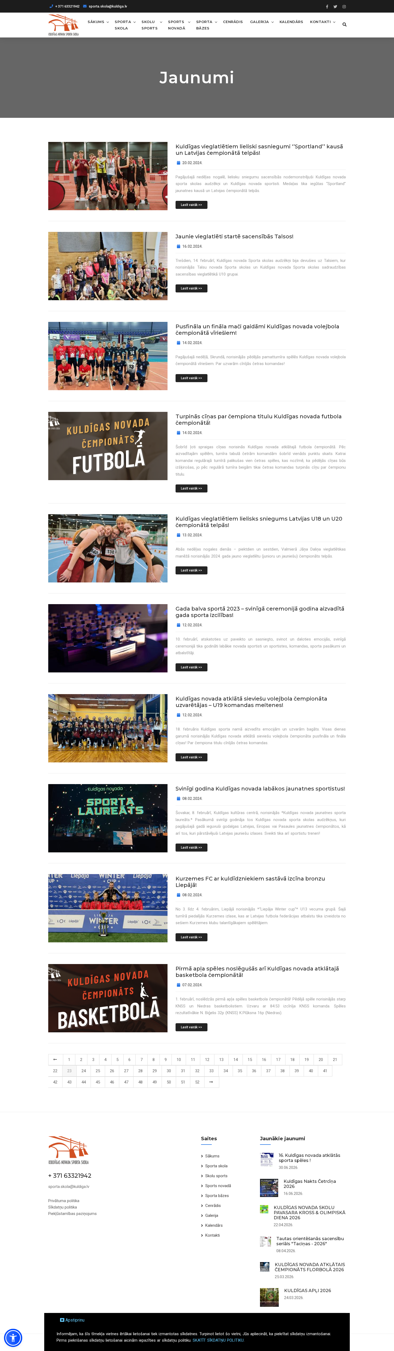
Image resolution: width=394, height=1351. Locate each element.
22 (55, 1070)
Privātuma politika (63, 1200)
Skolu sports (150, 25)
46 (112, 1082)
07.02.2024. (192, 985)
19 (306, 1059)
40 (311, 1070)
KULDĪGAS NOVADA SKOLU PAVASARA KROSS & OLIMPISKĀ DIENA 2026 (309, 1212)
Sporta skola (123, 25)
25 (98, 1070)
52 (197, 1082)
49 (155, 1082)
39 (297, 1070)
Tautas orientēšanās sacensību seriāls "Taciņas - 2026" (310, 1241)
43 (69, 1082)
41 (325, 1070)
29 (155, 1070)
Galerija (259, 22)
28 (140, 1070)
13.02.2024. (192, 535)
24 (83, 1070)
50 (169, 1082)
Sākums (96, 22)
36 (254, 1070)
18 (292, 1059)
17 (278, 1059)
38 (282, 1070)
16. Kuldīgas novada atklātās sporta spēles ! (309, 1158)
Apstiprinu (74, 1320)
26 (112, 1070)
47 (126, 1082)
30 (169, 1070)
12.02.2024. (192, 625)
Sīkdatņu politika (62, 1207)
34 (226, 1070)
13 (221, 1059)
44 (83, 1082)
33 (211, 1070)
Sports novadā (176, 25)
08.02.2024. (192, 798)
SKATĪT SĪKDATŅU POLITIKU (218, 1340)
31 (183, 1070)
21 (335, 1059)
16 (264, 1059)
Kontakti (320, 22)
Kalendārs (291, 22)
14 (235, 1059)
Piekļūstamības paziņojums (72, 1213)
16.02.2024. (192, 246)
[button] (13, 1338)
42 (55, 1082)
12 (207, 1059)
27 (126, 1070)
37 (268, 1070)
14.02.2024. (192, 343)
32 (197, 1070)
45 (98, 1082)
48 (140, 1082)
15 (250, 1059)
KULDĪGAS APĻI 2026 (307, 1290)
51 (183, 1082)
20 (321, 1059)
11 (193, 1059)
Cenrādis (233, 22)
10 (179, 1059)
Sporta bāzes (204, 25)
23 (69, 1070)
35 (240, 1070)
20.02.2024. (192, 163)
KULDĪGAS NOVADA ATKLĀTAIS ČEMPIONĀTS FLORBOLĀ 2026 (310, 1267)
